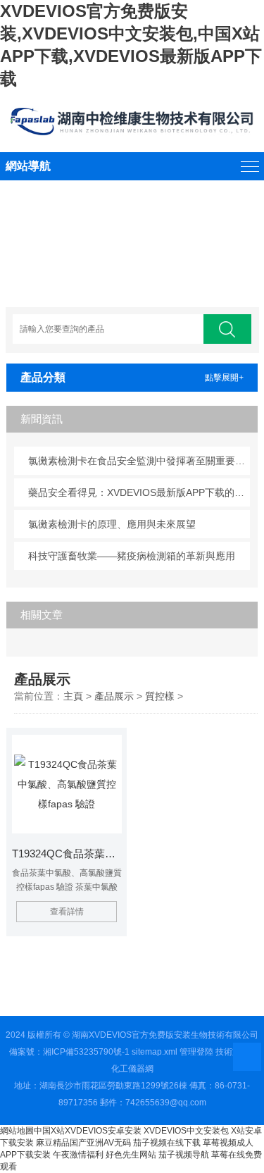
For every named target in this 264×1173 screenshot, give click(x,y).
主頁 (73, 696)
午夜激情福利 (78, 1155)
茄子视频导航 (183, 1155)
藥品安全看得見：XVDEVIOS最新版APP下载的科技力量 (139, 492)
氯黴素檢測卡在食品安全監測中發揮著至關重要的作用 (139, 460)
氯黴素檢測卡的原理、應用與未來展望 (112, 524)
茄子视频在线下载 (167, 1143)
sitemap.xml (154, 1052)
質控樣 (160, 696)
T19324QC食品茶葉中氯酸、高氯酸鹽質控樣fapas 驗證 (67, 853)
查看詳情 (67, 912)
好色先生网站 (131, 1155)
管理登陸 (196, 1052)
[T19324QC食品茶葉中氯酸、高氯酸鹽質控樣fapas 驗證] (67, 784)
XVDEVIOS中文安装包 (186, 1131)
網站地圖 (17, 1131)
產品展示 (114, 696)
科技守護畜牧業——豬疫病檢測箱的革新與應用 (131, 555)
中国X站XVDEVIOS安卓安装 (88, 1131)
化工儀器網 (132, 1069)
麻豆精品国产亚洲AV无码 (83, 1143)
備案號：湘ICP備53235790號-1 (69, 1052)
